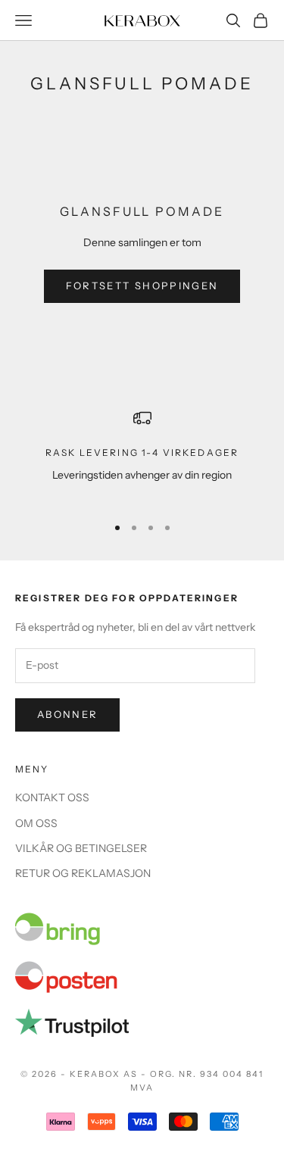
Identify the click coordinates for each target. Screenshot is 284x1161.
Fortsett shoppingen (142, 285)
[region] (142, 455)
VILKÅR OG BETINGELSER (81, 848)
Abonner (67, 714)
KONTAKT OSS (52, 797)
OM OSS (36, 823)
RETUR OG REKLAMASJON (83, 873)
